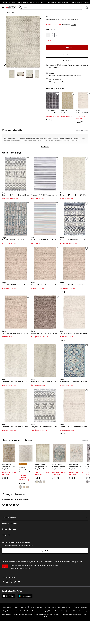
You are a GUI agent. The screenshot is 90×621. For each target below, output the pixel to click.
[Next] (42, 74)
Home (8, 12)
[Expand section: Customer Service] (45, 517)
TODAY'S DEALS (8, 2)
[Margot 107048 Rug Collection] (42, 453)
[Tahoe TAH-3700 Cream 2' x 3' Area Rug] (45, 264)
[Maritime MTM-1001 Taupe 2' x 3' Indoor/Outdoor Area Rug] (45, 174)
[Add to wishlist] (40, 18)
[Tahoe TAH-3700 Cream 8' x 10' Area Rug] (74, 264)
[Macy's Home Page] (11, 7)
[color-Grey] (20, 487)
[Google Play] (25, 596)
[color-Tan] (23, 487)
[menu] (3, 7)
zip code (60, 75)
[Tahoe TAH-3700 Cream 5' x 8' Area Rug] (16, 264)
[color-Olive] (37, 481)
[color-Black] (87, 481)
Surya (48, 16)
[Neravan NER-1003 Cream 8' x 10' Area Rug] (16, 361)
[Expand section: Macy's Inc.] (45, 535)
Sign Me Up (45, 551)
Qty (52, 33)
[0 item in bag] (86, 7)
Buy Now (66, 55)
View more (45, 146)
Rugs (13, 12)
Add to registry (67, 60)
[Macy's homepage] (3, 12)
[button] (23, 46)
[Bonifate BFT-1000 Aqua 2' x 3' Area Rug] (74, 361)
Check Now (26, 568)
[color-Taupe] (27, 487)
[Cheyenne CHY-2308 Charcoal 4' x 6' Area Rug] (45, 405)
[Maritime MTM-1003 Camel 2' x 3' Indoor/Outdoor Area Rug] (45, 219)
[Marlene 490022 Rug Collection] (59, 453)
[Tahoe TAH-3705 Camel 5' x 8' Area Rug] (45, 312)
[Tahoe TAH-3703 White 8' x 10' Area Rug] (83, 100)
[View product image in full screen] (5, 65)
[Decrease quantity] (48, 35)
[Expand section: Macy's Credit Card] (45, 523)
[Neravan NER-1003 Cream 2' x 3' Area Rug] (74, 174)
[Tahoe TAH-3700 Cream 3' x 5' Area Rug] (16, 312)
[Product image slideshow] (23, 41)
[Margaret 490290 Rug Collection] (9, 453)
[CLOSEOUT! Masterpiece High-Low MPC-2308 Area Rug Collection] (26, 453)
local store (61, 82)
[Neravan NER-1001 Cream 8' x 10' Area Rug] (45, 361)
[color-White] (44, 481)
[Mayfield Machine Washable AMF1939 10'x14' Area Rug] (68, 100)
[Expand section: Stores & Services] (45, 529)
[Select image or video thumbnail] (12, 74)
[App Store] (8, 596)
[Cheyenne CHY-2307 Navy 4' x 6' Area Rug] (74, 219)
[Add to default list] (57, 94)
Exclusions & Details (16, 568)
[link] (52, 115)
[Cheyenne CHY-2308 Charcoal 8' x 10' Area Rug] (16, 174)
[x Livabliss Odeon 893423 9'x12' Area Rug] (52, 100)
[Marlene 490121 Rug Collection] (76, 453)
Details (73, 24)
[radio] (20, 487)
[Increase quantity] (56, 35)
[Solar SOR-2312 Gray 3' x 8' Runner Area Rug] (16, 219)
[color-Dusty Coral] (40, 481)
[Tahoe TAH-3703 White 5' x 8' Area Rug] (74, 405)
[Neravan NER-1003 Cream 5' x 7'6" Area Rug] (16, 405)
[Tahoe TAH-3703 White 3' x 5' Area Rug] (74, 312)
